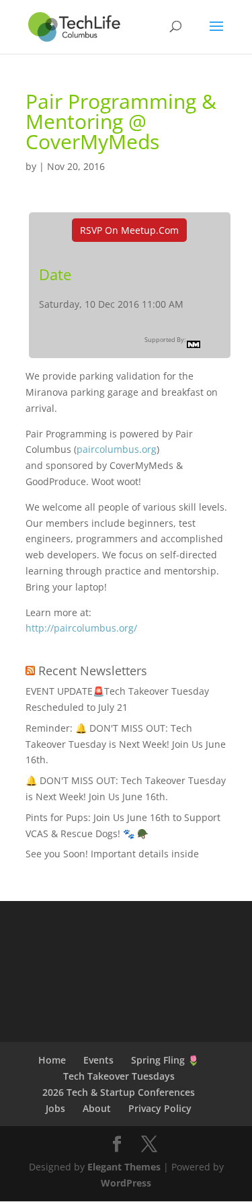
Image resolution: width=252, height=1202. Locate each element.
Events (98, 1060)
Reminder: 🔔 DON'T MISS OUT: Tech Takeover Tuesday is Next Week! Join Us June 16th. (126, 744)
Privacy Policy (160, 1108)
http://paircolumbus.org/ (81, 627)
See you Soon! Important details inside (112, 853)
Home (52, 1060)
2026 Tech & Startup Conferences (118, 1092)
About (97, 1108)
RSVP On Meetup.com (129, 230)
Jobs (55, 1108)
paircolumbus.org (117, 449)
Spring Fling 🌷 (165, 1060)
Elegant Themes (124, 1166)
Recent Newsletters (92, 670)
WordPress (126, 1182)
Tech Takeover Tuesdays (119, 1076)
